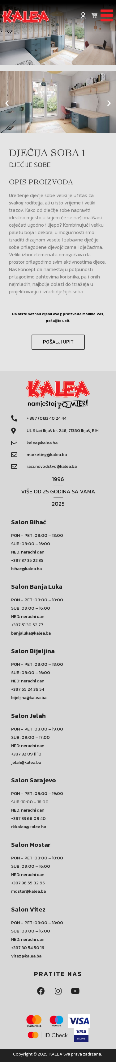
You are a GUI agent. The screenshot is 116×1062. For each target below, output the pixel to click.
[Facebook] (41, 990)
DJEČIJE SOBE (30, 164)
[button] (55, 140)
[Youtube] (75, 990)
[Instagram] (58, 990)
